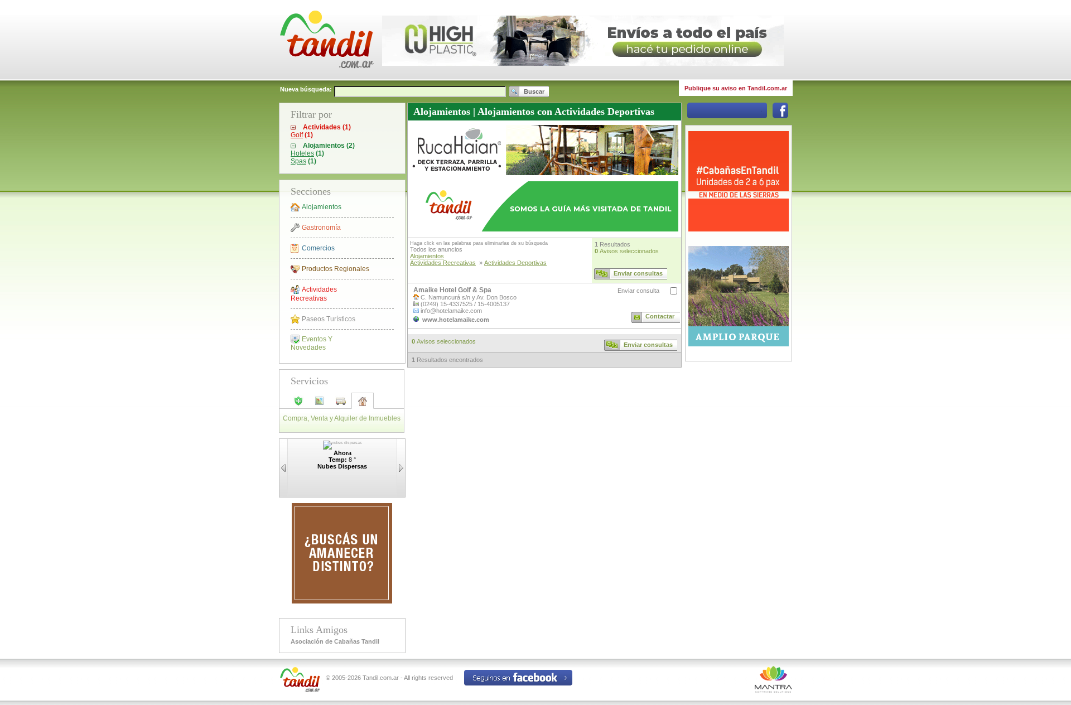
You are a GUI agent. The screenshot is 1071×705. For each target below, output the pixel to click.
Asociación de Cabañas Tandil (335, 641)
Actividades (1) (327, 127)
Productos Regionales (335, 269)
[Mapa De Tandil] (319, 404)
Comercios (318, 248)
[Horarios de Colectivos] (340, 404)
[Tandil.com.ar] (326, 78)
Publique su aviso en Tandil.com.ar (735, 88)
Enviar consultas (638, 273)
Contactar (659, 316)
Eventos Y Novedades (311, 343)
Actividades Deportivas (515, 262)
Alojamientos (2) (329, 145)
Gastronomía (321, 227)
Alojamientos (321, 207)
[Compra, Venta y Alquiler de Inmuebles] (362, 405)
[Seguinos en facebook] (780, 116)
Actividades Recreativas (314, 294)
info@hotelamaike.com (451, 310)
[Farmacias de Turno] (298, 404)
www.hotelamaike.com (455, 319)
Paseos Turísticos (328, 319)
